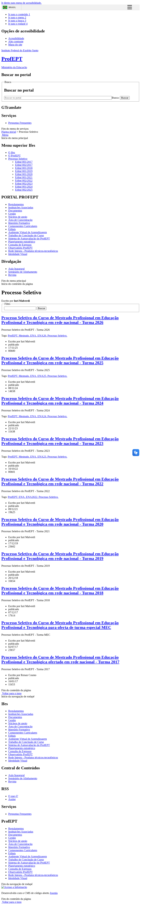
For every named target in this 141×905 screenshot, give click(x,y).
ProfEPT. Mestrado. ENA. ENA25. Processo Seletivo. (37, 375)
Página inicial (8, 131)
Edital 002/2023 (23, 183)
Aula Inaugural (16, 268)
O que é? (13, 796)
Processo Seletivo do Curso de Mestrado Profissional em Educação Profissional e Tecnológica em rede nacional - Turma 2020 (60, 521)
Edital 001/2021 (23, 177)
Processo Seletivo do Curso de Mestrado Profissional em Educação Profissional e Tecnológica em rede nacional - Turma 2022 (60, 481)
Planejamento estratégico (21, 241)
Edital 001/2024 (23, 186)
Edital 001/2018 (23, 168)
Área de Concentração (20, 219)
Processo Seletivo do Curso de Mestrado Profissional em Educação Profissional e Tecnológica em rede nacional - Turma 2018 (60, 590)
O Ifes (11, 152)
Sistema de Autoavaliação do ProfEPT (29, 238)
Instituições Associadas (20, 207)
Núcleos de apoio (17, 216)
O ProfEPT (14, 155)
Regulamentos (16, 204)
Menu (4, 134)
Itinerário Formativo (19, 223)
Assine (12, 799)
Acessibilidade (16, 38)
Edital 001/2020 (23, 174)
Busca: (116, 97)
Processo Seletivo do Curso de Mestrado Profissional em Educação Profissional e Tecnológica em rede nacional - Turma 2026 (60, 320)
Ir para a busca (17, 20)
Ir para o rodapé (18, 23)
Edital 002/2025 (23, 189)
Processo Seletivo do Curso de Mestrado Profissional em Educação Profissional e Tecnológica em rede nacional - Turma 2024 (60, 400)
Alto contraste (15, 41)
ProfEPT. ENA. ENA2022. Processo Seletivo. (33, 497)
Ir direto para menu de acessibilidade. (21, 2)
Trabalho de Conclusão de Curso (26, 235)
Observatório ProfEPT (20, 247)
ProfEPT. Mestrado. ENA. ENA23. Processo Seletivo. (37, 456)
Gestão (12, 213)
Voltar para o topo (11, 693)
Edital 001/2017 (23, 161)
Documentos (15, 210)
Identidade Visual (17, 254)
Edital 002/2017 (23, 164)
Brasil (12, 7)
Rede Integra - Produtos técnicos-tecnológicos (33, 250)
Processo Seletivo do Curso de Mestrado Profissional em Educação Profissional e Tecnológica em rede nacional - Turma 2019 (60, 556)
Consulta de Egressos (19, 244)
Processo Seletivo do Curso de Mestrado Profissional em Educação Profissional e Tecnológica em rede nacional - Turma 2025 (60, 360)
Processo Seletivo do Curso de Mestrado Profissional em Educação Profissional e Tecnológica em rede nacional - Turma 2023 (60, 441)
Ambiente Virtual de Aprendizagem (27, 232)
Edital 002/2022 (23, 180)
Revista (12, 274)
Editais (12, 229)
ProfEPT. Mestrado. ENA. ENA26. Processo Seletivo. (37, 335)
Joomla (54, 893)
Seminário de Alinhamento (22, 271)
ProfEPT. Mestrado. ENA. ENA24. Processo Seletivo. (37, 416)
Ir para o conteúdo (19, 14)
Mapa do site (15, 44)
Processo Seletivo (17, 158)
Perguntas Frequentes (19, 122)
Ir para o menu (17, 17)
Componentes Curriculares (22, 226)
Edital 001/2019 (23, 171)
